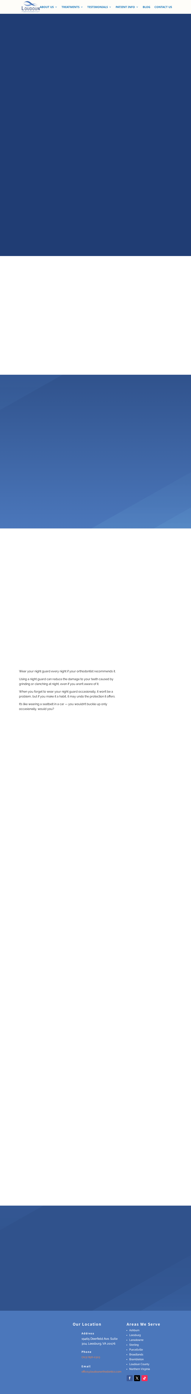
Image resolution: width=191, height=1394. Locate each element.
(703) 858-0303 (91, 1357)
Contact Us (163, 7)
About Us (47, 7)
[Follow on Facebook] (130, 1378)
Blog (146, 7)
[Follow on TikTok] (145, 1378)
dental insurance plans (46, 1251)
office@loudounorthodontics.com (101, 1371)
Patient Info (125, 7)
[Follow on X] (137, 1378)
